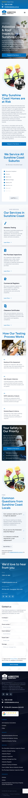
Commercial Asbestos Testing (10, 738)
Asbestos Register (7, 762)
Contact (4, 725)
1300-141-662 (6, 575)
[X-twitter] (9, 596)
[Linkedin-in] (6, 596)
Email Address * (6, 631)
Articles (4, 777)
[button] (14, 198)
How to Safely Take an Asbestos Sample (12, 767)
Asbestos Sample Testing (8, 751)
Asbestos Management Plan (9, 759)
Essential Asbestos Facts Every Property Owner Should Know (12, 783)
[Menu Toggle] (24, 12)
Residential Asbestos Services (10, 735)
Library (4, 780)
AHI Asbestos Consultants (9, 722)
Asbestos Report (6, 753)
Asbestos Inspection (7, 756)
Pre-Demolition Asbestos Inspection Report (13, 748)
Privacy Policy (14, 658)
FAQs (3, 728)
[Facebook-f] (3, 596)
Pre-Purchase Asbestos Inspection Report (13, 770)
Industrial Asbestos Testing (9, 741)
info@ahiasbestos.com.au (16, 552)
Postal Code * (5, 637)
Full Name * (5, 617)
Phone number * (6, 624)
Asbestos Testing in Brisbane (9, 764)
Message (4, 644)
